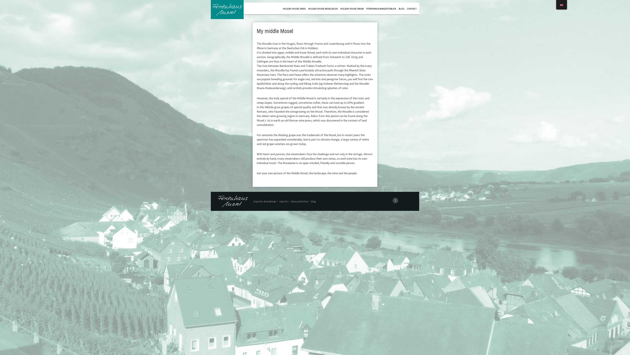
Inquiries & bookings (264, 201)
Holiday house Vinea (294, 8)
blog (401, 8)
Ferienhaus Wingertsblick (381, 8)
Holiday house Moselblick (323, 8)
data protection (299, 201)
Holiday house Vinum (352, 8)
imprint (283, 201)
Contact (412, 8)
